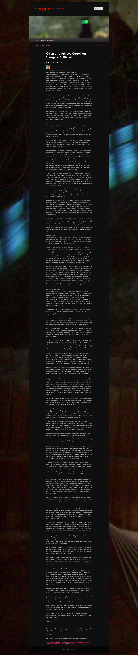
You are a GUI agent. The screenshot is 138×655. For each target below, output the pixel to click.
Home (37, 40)
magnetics (86, 642)
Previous (95, 45)
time (57, 643)
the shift (54, 643)
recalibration (48, 643)
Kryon (56, 70)
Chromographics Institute (49, 8)
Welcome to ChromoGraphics (47, 40)
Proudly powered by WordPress (69, 649)
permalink (71, 643)
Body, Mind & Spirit (60, 642)
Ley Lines (81, 642)
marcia (48, 45)
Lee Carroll (68, 70)
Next (101, 45)
